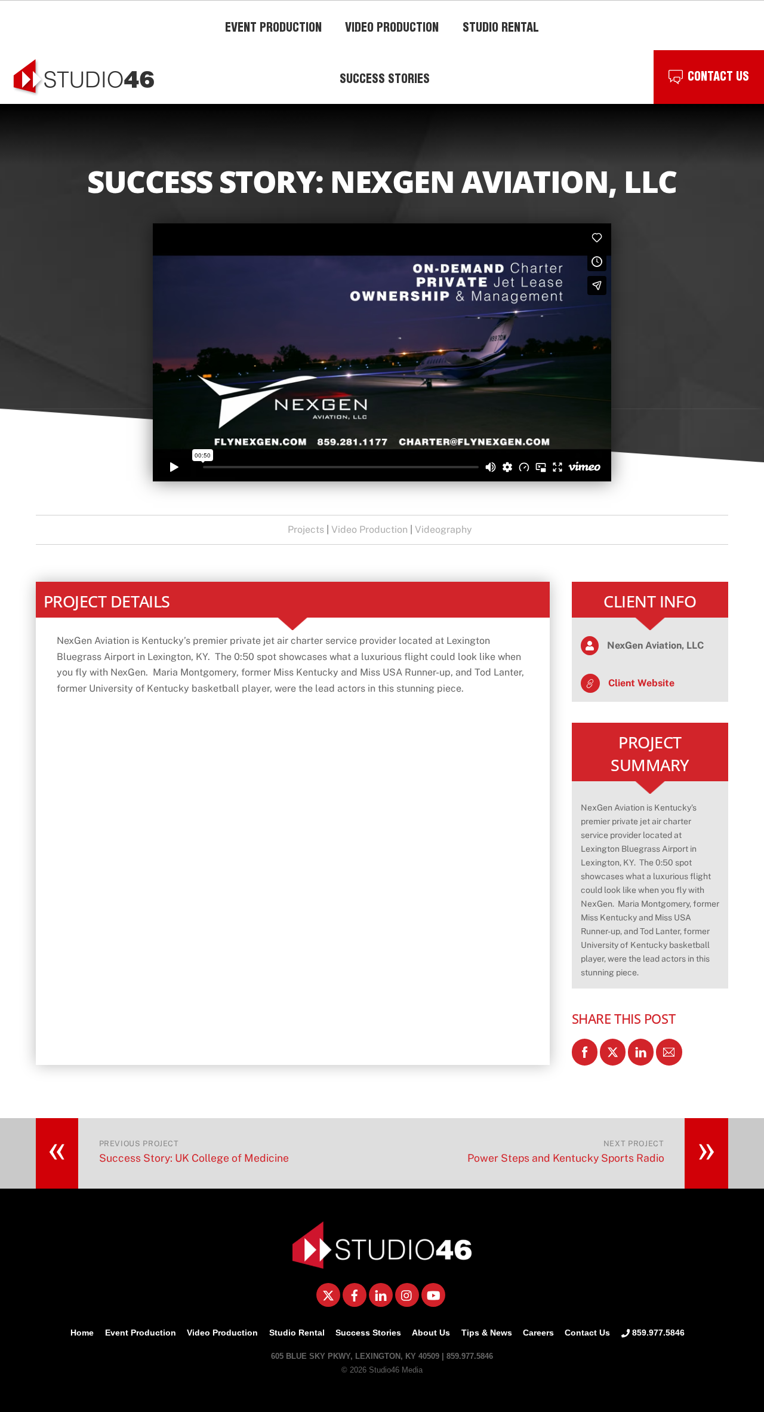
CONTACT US (718, 78)
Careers (538, 1332)
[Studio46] (382, 1264)
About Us (431, 1332)
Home (82, 1332)
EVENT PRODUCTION (273, 29)
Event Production (140, 1332)
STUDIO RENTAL (501, 29)
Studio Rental (297, 1332)
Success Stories (368, 1332)
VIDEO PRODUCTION (392, 29)
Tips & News (486, 1332)
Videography (443, 529)
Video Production (369, 529)
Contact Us (587, 1332)
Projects (306, 529)
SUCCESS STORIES (385, 81)
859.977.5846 (657, 1332)
